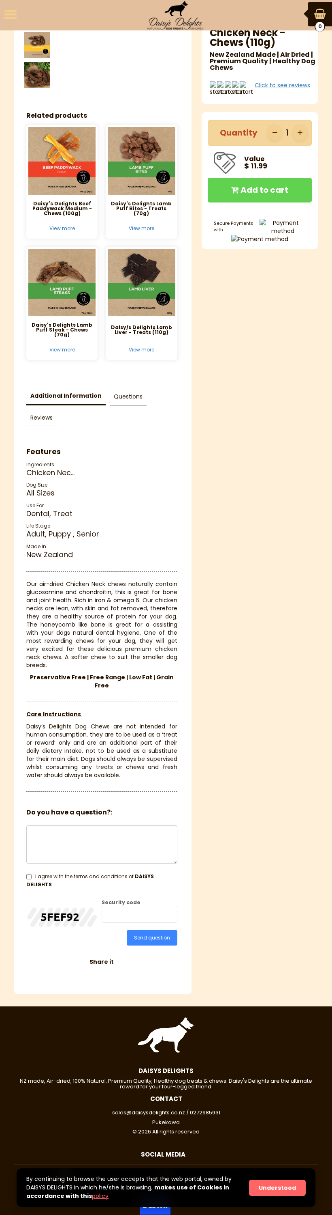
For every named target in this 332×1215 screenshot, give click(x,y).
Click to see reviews (282, 85)
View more (62, 228)
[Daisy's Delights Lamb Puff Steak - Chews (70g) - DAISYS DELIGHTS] (62, 282)
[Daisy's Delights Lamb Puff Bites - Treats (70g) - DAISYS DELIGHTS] (141, 160)
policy (100, 1196)
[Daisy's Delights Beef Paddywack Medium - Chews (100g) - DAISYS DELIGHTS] (62, 160)
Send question (152, 937)
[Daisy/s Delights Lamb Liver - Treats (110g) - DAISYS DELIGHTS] (141, 282)
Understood (277, 1188)
